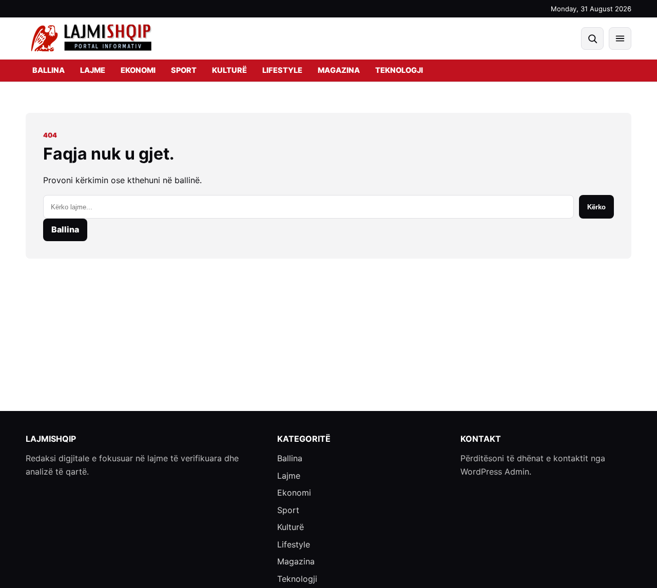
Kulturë (229, 70)
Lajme (92, 70)
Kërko (596, 207)
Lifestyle (282, 70)
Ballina (48, 70)
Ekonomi (138, 70)
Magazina (339, 70)
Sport (184, 70)
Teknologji (399, 70)
